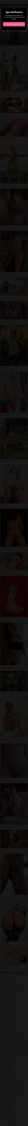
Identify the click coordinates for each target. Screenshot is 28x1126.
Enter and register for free (14, 24)
